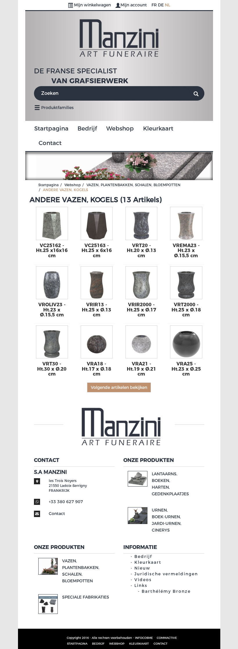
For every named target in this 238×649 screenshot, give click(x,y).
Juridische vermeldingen (166, 574)
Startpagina (51, 128)
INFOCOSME (144, 638)
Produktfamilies (57, 107)
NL (167, 5)
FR (154, 5)
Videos (143, 579)
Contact (50, 142)
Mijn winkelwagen (92, 5)
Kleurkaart (158, 128)
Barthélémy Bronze (166, 591)
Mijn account (134, 5)
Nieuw (142, 568)
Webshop (120, 128)
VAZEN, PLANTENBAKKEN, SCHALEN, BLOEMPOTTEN (133, 185)
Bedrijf (87, 128)
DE (161, 5)
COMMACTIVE (167, 638)
